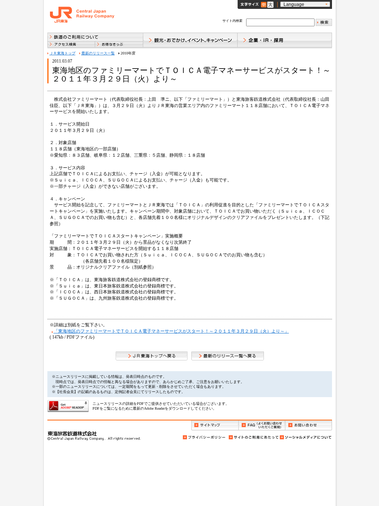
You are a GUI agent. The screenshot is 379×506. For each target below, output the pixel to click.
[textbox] (280, 22)
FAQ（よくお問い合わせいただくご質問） (261, 425)
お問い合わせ (308, 425)
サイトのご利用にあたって (253, 437)
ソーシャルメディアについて (305, 437)
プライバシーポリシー (205, 437)
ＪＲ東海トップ (63, 53)
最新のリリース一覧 (98, 53)
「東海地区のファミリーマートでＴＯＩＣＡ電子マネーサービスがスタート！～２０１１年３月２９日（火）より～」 (171, 331)
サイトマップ (214, 425)
